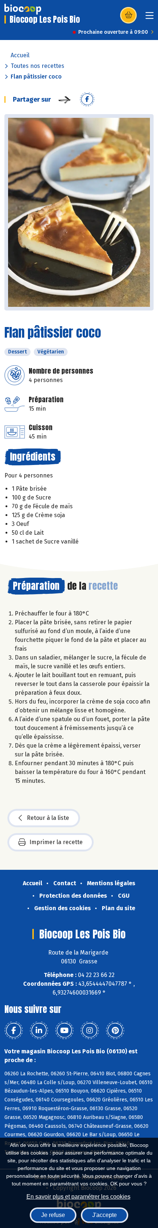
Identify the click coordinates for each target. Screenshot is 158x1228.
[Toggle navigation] (150, 17)
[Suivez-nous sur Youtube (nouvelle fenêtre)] (64, 1030)
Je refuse (53, 1215)
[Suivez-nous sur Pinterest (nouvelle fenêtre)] (115, 1030)
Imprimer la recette (56, 842)
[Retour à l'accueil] (22, 9)
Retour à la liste (48, 817)
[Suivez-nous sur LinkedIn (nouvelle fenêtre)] (39, 1030)
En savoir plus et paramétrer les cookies (78, 1197)
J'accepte (104, 1215)
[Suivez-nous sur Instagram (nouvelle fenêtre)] (89, 1030)
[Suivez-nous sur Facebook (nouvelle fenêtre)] (13, 1030)
